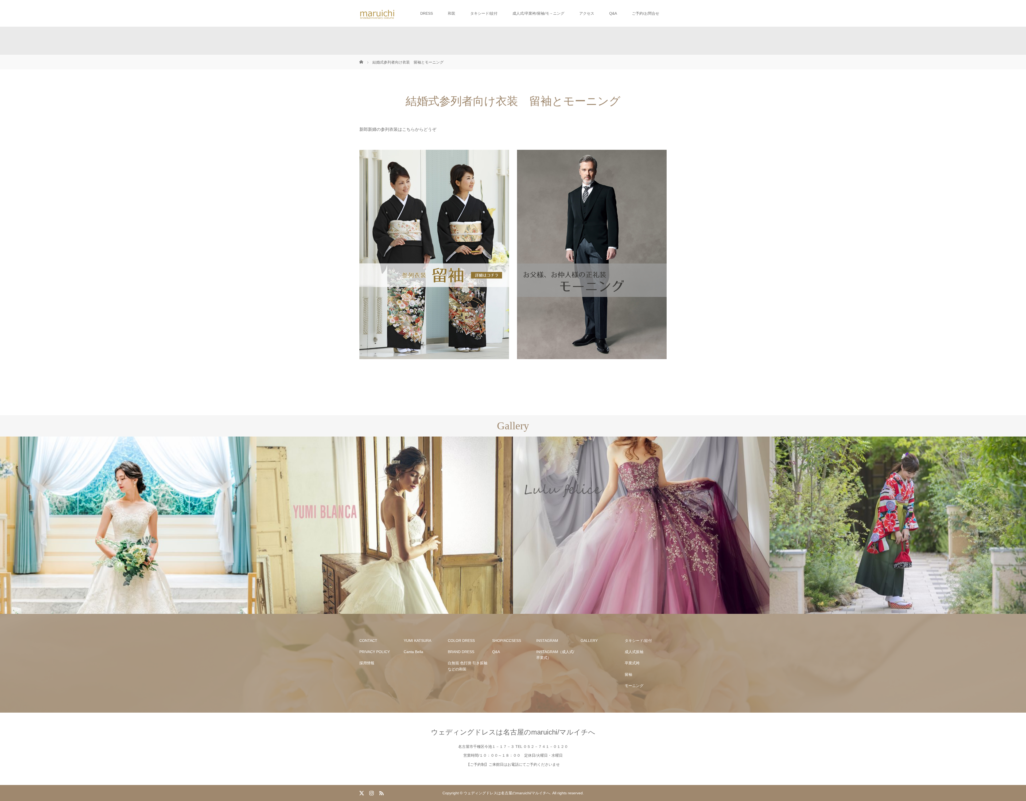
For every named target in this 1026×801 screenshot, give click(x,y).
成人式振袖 (634, 652)
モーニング (634, 686)
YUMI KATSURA (417, 640)
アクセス (586, 13)
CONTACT (368, 640)
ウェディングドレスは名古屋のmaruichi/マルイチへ (513, 732)
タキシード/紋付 (484, 13)
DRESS (426, 13)
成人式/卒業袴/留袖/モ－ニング (538, 13)
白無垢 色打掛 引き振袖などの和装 (467, 666)
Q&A (613, 13)
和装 (451, 13)
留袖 (628, 674)
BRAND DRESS (461, 652)
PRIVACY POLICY (374, 652)
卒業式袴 (632, 663)
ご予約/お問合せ (645, 13)
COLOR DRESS (461, 640)
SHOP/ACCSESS (506, 640)
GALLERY (589, 640)
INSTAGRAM (547, 640)
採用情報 (366, 663)
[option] (128, 525)
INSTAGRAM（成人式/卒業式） (555, 655)
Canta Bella (413, 652)
